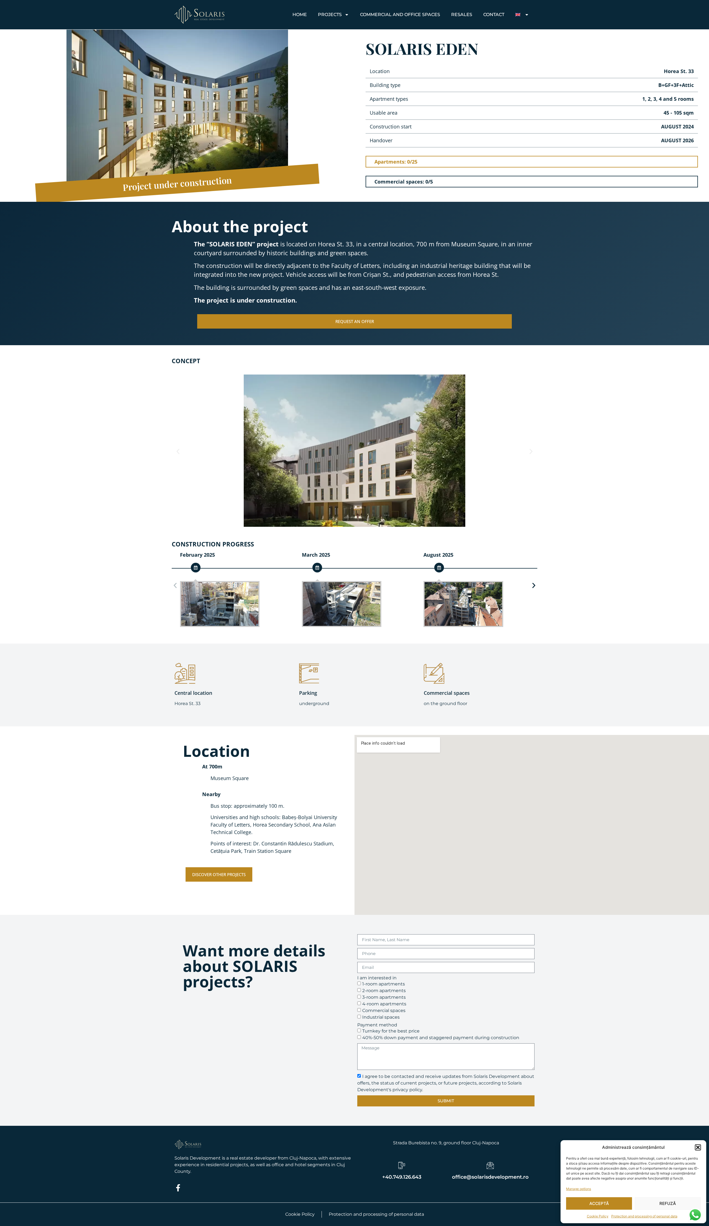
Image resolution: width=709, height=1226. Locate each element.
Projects (330, 14)
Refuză (667, 1203)
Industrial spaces (381, 1016)
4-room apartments (384, 1003)
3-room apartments (384, 997)
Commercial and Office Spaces (400, 14)
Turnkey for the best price (391, 1030)
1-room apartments (383, 983)
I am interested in (377, 978)
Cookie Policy (597, 1216)
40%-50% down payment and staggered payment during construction (440, 1037)
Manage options (578, 1189)
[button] (698, 1147)
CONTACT (493, 14)
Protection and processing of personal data (644, 1216)
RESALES (461, 14)
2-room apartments (384, 990)
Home (299, 14)
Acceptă (599, 1203)
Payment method (377, 1025)
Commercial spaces (383, 1010)
